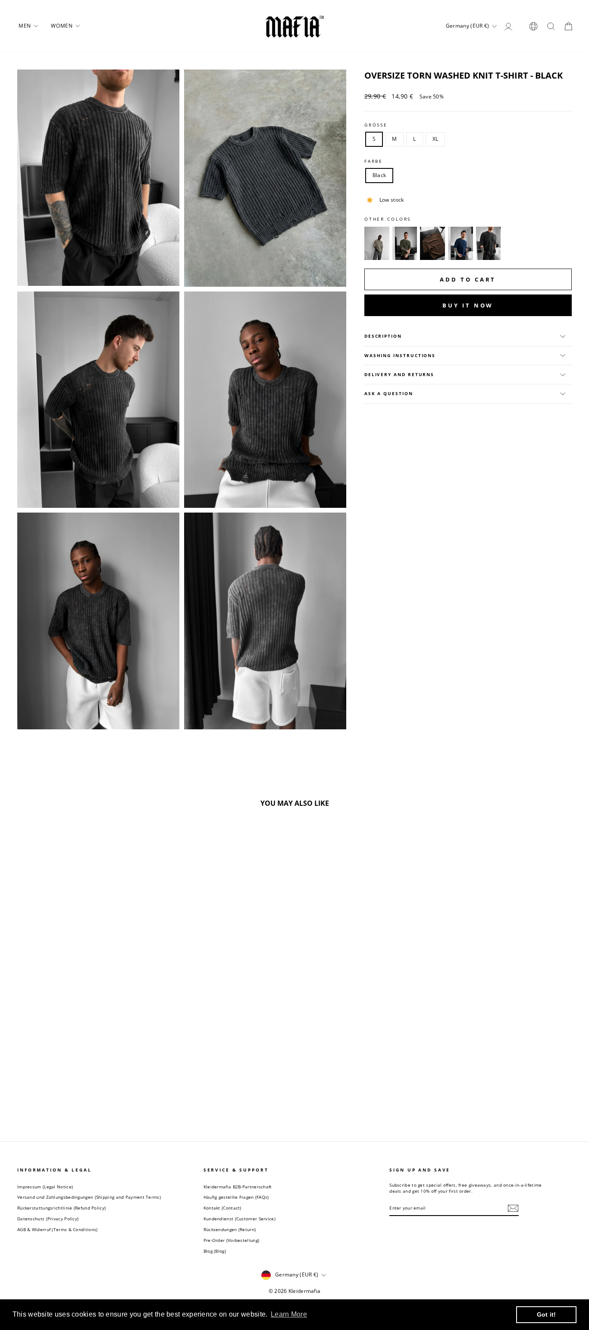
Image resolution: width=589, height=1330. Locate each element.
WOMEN (62, 25)
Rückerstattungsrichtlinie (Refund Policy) (61, 1208)
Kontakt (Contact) (222, 1208)
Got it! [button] (546, 1314)
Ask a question (388, 393)
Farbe (373, 161)
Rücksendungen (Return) (230, 1229)
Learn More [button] (289, 1314)
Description (383, 336)
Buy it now (467, 305)
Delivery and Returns (399, 374)
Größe (376, 125)
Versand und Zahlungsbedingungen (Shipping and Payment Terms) (89, 1197)
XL (435, 138)
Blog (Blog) (215, 1251)
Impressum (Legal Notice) (45, 1187)
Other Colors (387, 219)
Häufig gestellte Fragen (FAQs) (236, 1197)
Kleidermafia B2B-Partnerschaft (238, 1187)
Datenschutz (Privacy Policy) (47, 1219)
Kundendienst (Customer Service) (240, 1219)
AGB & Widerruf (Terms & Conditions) (57, 1229)
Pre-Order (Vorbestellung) (232, 1240)
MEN (25, 25)
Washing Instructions (399, 355)
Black (379, 175)
